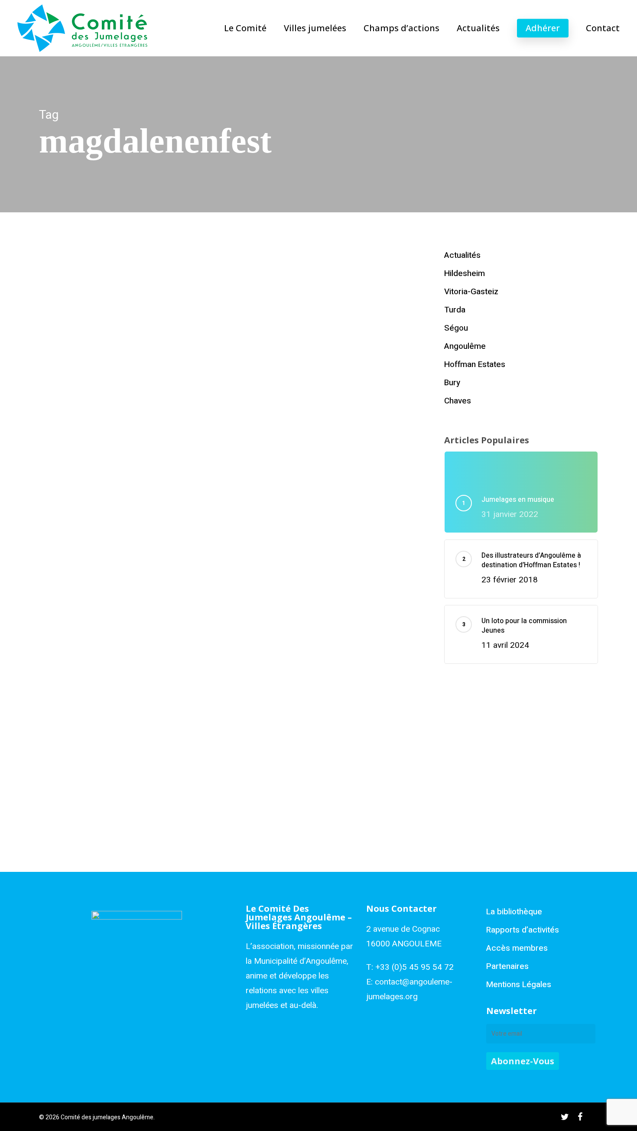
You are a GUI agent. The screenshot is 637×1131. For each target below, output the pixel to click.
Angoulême (465, 346)
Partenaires (507, 966)
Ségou (456, 328)
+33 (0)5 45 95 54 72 (414, 967)
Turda (454, 310)
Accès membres (517, 948)
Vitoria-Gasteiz (471, 292)
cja (78, 511)
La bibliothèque (514, 912)
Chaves (457, 401)
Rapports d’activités (522, 930)
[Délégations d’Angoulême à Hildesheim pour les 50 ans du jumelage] (129, 691)
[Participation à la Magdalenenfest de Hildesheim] (129, 391)
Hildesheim (99, 364)
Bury (452, 383)
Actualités (66, 364)
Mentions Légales (518, 984)
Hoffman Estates (474, 364)
